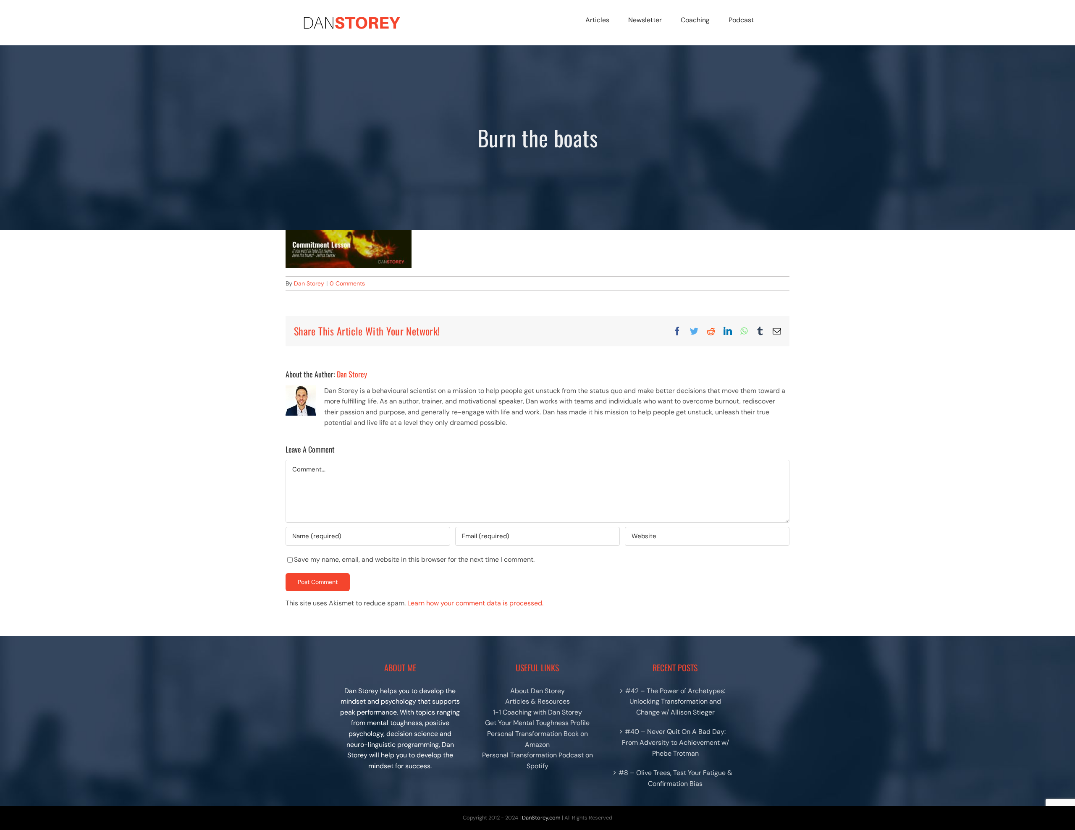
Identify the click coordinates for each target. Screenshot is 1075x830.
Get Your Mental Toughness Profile (537, 722)
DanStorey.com (541, 817)
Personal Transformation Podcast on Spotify (537, 760)
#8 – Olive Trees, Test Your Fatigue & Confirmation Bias (675, 778)
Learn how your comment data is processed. (475, 603)
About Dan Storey (537, 690)
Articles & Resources (537, 701)
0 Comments (347, 283)
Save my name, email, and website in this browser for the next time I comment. (414, 559)
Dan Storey (309, 283)
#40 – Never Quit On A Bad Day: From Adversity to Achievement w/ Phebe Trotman (675, 742)
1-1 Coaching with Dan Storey (537, 712)
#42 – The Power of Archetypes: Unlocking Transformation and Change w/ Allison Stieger (675, 701)
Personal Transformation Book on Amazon (537, 739)
